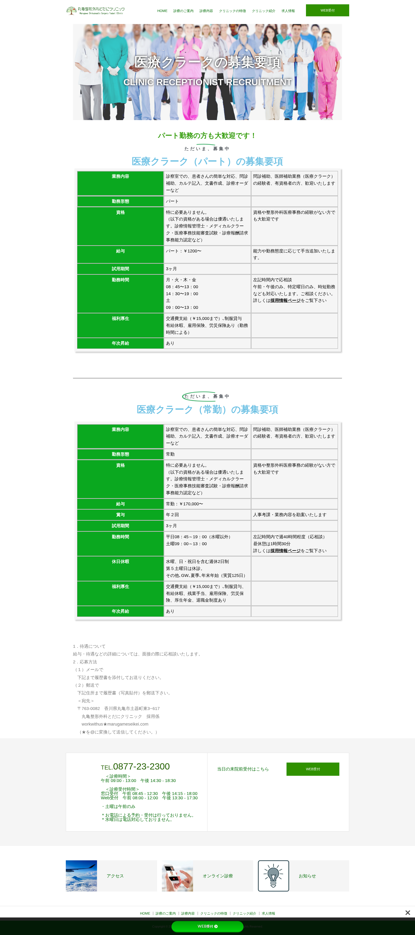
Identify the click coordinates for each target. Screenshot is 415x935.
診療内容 (206, 11)
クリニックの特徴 (232, 11)
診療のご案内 (183, 11)
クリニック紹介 (263, 11)
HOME (162, 11)
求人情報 (288, 11)
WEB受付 (328, 10)
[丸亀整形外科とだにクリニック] (96, 11)
